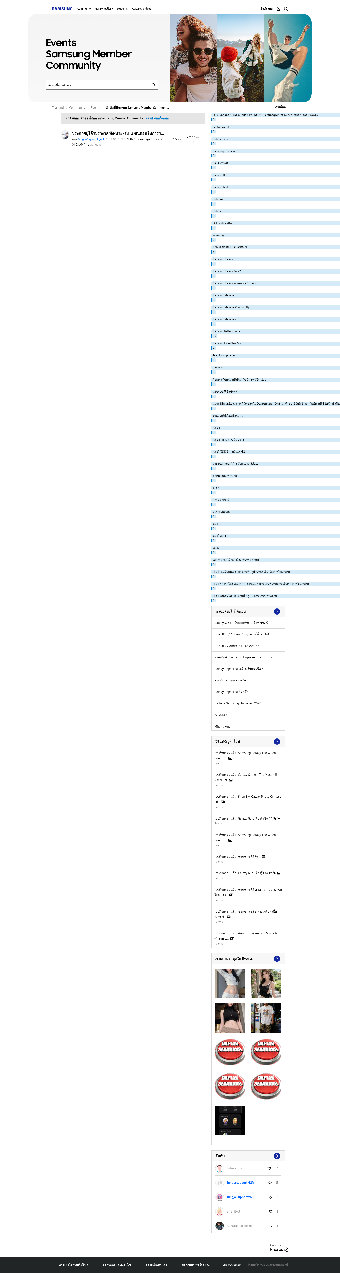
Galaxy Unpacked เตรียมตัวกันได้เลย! (239, 669)
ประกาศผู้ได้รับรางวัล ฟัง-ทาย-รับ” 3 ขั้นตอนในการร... (118, 133)
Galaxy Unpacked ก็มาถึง (231, 692)
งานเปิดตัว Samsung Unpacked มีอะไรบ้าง (243, 657)
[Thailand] (62, 9)
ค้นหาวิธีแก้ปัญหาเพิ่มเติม (248, 741)
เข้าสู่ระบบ (266, 8)
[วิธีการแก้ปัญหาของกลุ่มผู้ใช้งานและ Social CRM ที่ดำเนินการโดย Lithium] (279, 1248)
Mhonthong (222, 726)
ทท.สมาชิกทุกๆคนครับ (230, 680)
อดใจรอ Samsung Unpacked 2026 (237, 703)
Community (84, 8)
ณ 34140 (220, 715)
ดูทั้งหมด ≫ (248, 611)
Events (218, 763)
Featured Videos (141, 8)
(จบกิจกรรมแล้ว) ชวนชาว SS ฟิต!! (238, 857)
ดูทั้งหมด (248, 958)
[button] (230, 983)
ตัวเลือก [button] (280, 107)
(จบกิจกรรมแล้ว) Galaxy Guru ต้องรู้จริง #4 (243, 818)
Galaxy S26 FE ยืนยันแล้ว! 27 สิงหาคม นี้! (241, 623)
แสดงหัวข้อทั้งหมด (156, 118)
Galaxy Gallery (104, 8)
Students (122, 8)
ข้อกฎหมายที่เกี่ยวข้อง (196, 1265)
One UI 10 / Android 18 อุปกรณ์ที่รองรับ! (241, 634)
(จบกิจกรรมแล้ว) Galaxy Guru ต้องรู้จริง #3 (243, 873)
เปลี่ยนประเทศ (232, 1264)
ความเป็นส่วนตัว (156, 1265)
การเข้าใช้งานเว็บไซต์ (73, 1265)
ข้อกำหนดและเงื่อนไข (117, 1265)
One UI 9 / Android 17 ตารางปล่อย (237, 646)
